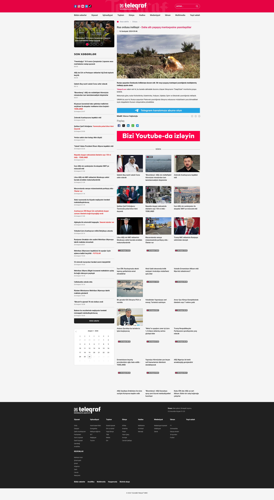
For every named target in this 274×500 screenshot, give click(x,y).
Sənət (156, 431)
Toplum (121, 15)
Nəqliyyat (93, 437)
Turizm (92, 440)
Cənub (76, 472)
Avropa (124, 437)
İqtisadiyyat (108, 15)
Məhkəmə (141, 425)
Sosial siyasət (110, 425)
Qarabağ (77, 443)
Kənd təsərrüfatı (95, 425)
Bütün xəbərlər (80, 15)
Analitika (77, 446)
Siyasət (94, 15)
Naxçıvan (77, 475)
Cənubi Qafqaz (127, 440)
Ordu (75, 425)
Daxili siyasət (78, 440)
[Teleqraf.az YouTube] (82, 6)
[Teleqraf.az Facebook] (75, 6)
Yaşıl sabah (195, 15)
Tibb (107, 434)
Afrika (124, 425)
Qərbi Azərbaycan (80, 431)
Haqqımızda (112, 482)
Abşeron (77, 466)
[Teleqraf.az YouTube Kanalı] (158, 136)
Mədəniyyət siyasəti (160, 425)
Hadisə (142, 15)
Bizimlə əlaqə (125, 482)
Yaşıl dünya (110, 431)
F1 (171, 425)
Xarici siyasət (78, 437)
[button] (87, 44)
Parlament (77, 434)
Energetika (93, 428)
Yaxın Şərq (125, 434)
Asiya (124, 431)
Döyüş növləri (174, 431)
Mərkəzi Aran (78, 457)
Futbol (172, 437)
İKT (91, 434)
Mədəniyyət (155, 15)
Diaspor (76, 428)
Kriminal (141, 428)
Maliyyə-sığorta (95, 431)
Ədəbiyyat (157, 428)
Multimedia (180, 15)
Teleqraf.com (121, 89)
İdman (168, 15)
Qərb (75, 469)
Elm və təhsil (110, 428)
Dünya (131, 15)
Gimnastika (174, 428)
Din (107, 440)
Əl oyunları (173, 434)
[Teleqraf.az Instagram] (79, 6)
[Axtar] (197, 6)
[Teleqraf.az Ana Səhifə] (133, 6)
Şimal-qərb (77, 460)
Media (108, 437)
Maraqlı (140, 431)
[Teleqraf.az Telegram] (86, 6)
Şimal (76, 463)
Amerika (125, 428)
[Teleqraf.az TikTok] (90, 6)
